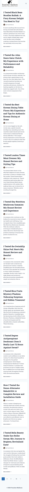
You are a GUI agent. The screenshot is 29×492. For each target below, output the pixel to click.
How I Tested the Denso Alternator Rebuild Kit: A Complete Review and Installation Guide (13, 391)
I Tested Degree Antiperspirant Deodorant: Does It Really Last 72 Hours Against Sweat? (13, 341)
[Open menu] (26, 3)
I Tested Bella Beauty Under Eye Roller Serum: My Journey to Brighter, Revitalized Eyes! (14, 438)
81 (16, 479)
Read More (7, 46)
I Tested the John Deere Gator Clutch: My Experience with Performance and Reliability (13, 61)
